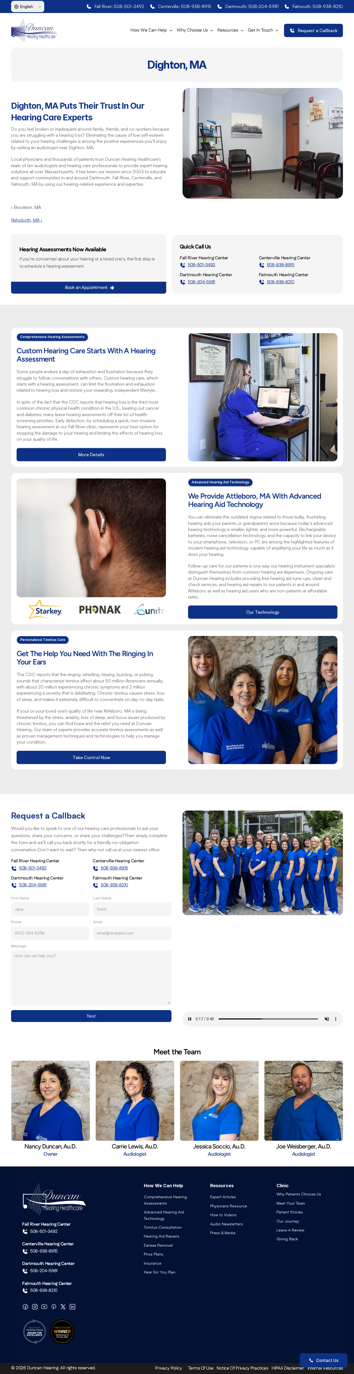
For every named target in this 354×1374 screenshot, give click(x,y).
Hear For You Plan (159, 1272)
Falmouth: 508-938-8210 (317, 6)
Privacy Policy (168, 1368)
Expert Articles (223, 1196)
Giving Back (287, 1238)
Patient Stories (290, 1212)
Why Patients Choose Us (299, 1194)
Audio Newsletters (226, 1224)
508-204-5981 (201, 282)
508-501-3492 (201, 265)
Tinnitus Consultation (163, 1227)
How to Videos (223, 1214)
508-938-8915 (280, 265)
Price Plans (153, 1254)
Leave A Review (290, 1230)
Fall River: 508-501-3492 (119, 6)
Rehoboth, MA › (26, 220)
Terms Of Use (200, 1368)
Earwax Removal (158, 1245)
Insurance (152, 1263)
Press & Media (222, 1232)
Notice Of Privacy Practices (242, 1368)
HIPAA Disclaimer (288, 1368)
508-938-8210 (280, 282)
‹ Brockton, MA (26, 207)
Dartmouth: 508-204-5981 (251, 6)
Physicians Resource (228, 1206)
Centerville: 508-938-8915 (184, 6)
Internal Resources (325, 1368)
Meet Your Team (291, 1203)
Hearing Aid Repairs (161, 1236)
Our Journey (288, 1221)
